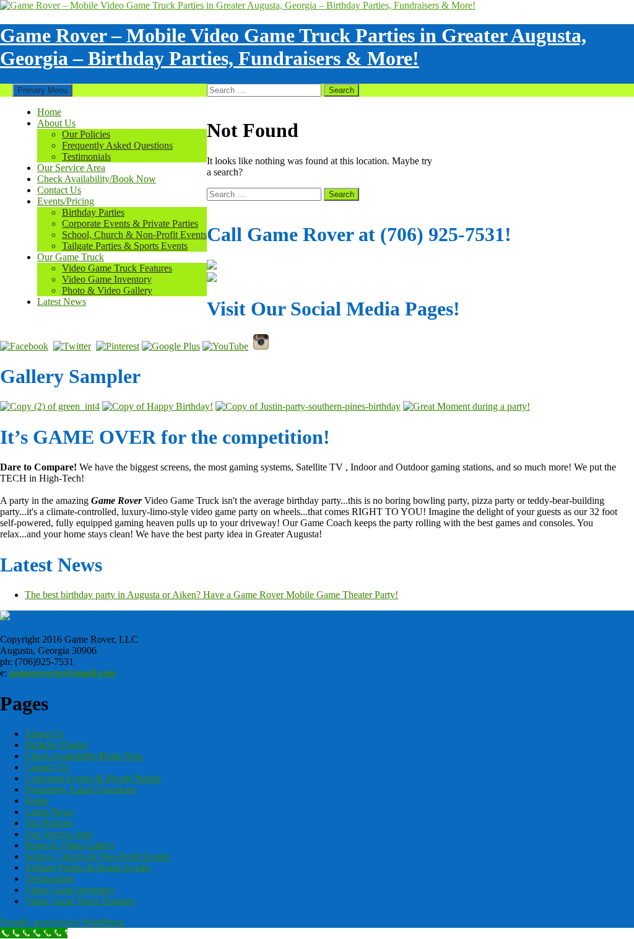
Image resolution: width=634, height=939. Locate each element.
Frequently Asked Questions (117, 145)
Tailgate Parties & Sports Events (125, 245)
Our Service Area (71, 167)
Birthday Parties (93, 212)
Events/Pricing (65, 201)
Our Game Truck (70, 257)
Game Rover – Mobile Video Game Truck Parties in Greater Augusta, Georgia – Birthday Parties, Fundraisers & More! (293, 46)
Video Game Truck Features (117, 268)
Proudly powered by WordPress (62, 922)
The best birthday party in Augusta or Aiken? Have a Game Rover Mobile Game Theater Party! (211, 594)
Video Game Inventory (107, 279)
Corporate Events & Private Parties (130, 223)
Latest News (61, 301)
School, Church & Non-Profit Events (134, 234)
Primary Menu (42, 90)
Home (49, 112)
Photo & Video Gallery (107, 290)
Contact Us (59, 190)
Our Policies (86, 134)
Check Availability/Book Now (96, 179)
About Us (56, 123)
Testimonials (86, 156)
